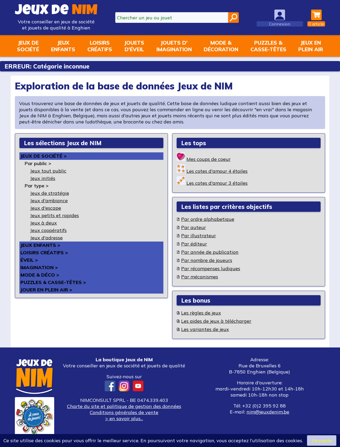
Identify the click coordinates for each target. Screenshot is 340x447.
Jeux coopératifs (48, 230)
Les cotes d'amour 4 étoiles (217, 171)
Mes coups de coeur (208, 159)
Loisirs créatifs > (44, 253)
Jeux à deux (43, 223)
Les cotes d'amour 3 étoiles (217, 183)
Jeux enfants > (40, 245)
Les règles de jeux (201, 313)
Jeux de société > (43, 156)
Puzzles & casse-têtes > (53, 282)
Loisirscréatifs (99, 46)
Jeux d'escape (45, 208)
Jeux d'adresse (46, 238)
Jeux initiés (42, 178)
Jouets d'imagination (174, 46)
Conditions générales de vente (124, 412)
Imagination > (39, 267)
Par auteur (193, 227)
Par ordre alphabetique (207, 219)
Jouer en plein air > (46, 290)
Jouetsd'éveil (134, 46)
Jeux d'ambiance (49, 200)
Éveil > (29, 260)
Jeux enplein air (310, 46)
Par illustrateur (198, 236)
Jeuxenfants (63, 46)
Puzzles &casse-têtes (268, 46)
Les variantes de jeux (205, 329)
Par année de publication (210, 252)
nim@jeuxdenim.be (267, 412)
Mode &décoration (221, 46)
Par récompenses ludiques (210, 268)
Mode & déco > (39, 275)
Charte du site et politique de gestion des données (124, 406)
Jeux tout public (48, 171)
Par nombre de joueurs (206, 260)
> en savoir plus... (124, 418)
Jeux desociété (28, 46)
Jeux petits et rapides (54, 215)
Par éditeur (194, 244)
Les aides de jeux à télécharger (216, 321)
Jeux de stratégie (49, 193)
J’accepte (321, 440)
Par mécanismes (199, 277)
